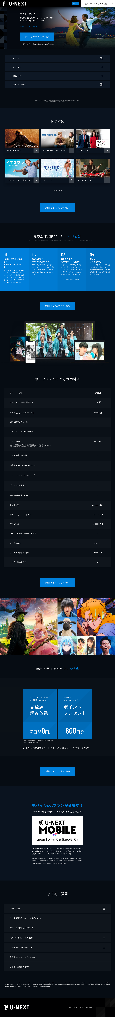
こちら (52, 44)
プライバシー (81, 1007)
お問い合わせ (89, 1007)
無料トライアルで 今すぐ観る (97, 3)
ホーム (70, 1007)
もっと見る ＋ (57, 190)
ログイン (75, 4)
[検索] (69, 3)
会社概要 (75, 1007)
